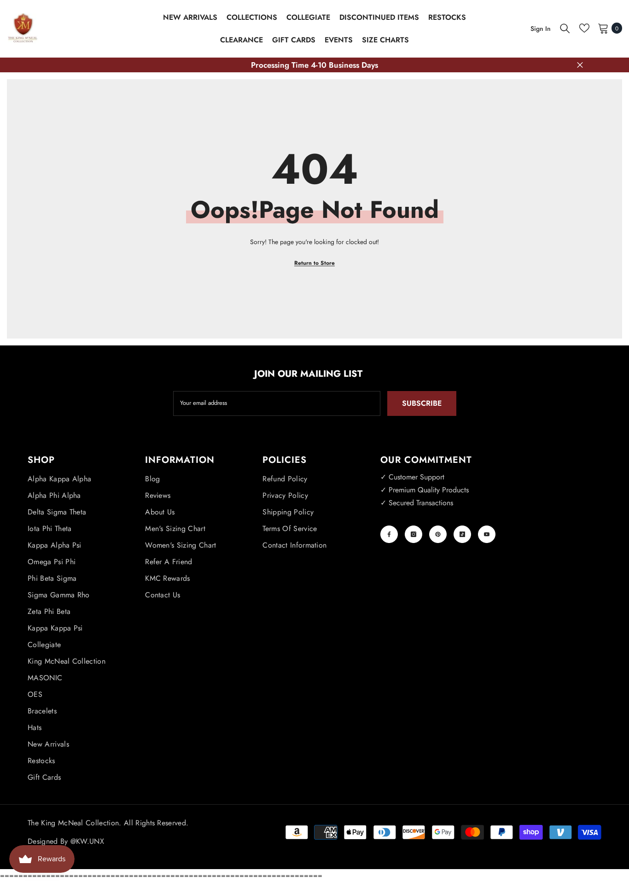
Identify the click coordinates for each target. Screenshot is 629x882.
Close (580, 65)
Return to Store (314, 263)
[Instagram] (413, 534)
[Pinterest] (438, 534)
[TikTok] (462, 534)
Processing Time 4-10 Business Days (314, 64)
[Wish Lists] (584, 28)
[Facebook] (389, 534)
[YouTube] (486, 534)
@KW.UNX (87, 841)
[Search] (565, 28)
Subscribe (422, 403)
